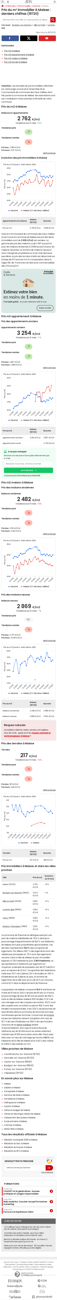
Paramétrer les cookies (43, 1264)
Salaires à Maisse (12, 1087)
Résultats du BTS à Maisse (16, 1151)
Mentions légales (47, 1267)
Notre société (33, 1262)
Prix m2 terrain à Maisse (15, 62)
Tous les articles (18, 1267)
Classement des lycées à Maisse (20, 1117)
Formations (11, 1184)
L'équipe (24, 1262)
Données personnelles (25, 1264)
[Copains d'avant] (14, 1291)
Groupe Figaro (18, 1269)
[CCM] (42, 1281)
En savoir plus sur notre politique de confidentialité (22, 475)
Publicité (42, 1262)
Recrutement (10, 1264)
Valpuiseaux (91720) (13, 1073)
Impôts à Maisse (12, 1106)
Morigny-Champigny (12, 926)
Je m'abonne (27, 470)
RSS (27, 1267)
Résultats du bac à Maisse (16, 1143)
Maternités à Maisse (14, 1129)
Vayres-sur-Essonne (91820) (18, 1062)
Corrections (34, 1267)
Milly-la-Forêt (39, 25)
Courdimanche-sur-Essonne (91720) (22, 1054)
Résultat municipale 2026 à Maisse (20, 1140)
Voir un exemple (47, 1172)
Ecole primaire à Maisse (15, 1121)
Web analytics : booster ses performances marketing (25, 1202)
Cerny (5, 918)
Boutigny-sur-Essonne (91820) (19, 1065)
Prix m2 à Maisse (12, 51)
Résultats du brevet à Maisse (18, 1147)
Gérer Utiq (7, 1267)
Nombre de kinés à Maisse (16, 1095)
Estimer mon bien (45, 308)
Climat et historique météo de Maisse (22, 1114)
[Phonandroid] (42, 1297)
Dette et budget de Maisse (17, 1110)
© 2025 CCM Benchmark (34, 1269)
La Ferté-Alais (8, 910)
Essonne (36, 6)
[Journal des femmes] (14, 1281)
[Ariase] (14, 1296)
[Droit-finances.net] (42, 1286)
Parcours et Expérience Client (18, 1211)
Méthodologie (49, 153)
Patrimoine (11, 6)
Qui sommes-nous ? (11, 1262)
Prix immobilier (24, 6)
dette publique (24, 1025)
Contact (50, 1262)
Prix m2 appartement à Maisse (19, 54)
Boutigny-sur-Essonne (21, 25)
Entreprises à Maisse (14, 1091)
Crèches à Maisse (12, 1125)
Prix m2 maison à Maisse (16, 58)
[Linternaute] (14, 1286)
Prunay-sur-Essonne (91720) (18, 1069)
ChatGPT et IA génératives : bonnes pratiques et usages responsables (21, 1191)
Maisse (7, 1084)
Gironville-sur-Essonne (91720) (19, 1058)
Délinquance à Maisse (14, 1102)
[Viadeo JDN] (42, 1291)
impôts (50, 1015)
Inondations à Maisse (14, 1099)
